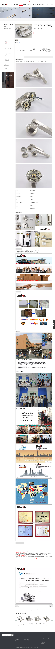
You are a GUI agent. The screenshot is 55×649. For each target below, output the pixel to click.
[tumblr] (35, 1)
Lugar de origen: (42, 44)
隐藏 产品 (5, 68)
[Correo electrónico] (53, 325)
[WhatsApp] (53, 321)
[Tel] (53, 323)
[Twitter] (28, 1)
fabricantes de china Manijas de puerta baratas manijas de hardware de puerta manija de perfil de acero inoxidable (31, 61)
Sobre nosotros (17, 639)
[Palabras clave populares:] (52, 4)
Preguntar (38, 31)
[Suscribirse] (12, 635)
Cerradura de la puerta (8, 53)
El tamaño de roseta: (18, 50)
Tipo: (16, 44)
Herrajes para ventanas (7, 65)
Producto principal (7, 35)
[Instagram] (33, 1)
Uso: (28, 44)
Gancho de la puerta (7, 50)
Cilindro (6, 43)
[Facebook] (24, 1)
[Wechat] (53, 328)
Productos (16, 638)
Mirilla (5, 55)
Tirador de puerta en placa (8, 48)
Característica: (30, 53)
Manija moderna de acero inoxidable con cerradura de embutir (21, 624)
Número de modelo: (18, 47)
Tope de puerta (7, 54)
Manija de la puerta (7, 47)
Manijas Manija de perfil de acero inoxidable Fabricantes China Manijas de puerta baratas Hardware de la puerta (31, 610)
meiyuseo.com (37, 647)
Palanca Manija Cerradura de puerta (34, 609)
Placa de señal (7, 60)
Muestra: (29, 50)
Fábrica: (17, 53)
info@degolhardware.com (45, 641)
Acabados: (41, 48)
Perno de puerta (7, 44)
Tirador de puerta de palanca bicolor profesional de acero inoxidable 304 (38, 624)
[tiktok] (38, 1)
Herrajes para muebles (7, 28)
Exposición (33, 638)
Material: (41, 47)
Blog (15, 640)
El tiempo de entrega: (43, 50)
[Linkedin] (26, 1)
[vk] (36, 1)
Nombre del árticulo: (30, 47)
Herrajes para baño (7, 32)
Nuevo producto (6, 37)
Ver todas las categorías (8, 39)
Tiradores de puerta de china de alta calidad (22, 609)
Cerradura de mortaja (8, 56)
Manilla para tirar (7, 59)
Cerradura (5, 26)
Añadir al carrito (38, 34)
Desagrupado (6, 66)
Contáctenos (17, 641)
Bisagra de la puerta (7, 49)
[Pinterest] (29, 1)
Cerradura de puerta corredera (9, 61)
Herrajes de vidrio (7, 30)
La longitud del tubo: (42, 49)
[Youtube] (31, 1)
